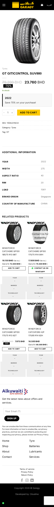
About (5, 451)
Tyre (32, 440)
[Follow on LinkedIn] (32, 480)
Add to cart (28, 112)
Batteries (34, 446)
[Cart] (42, 5)
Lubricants (35, 451)
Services (34, 456)
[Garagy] (22, 5)
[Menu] (4, 5)
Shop (5, 446)
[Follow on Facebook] (22, 480)
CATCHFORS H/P (36, 332)
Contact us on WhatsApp (41, 270)
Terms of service (27, 469)
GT (7, 132)
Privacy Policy (27, 472)
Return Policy (27, 475)
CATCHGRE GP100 (11, 251)
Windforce (8, 248)
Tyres (4, 68)
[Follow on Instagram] (27, 480)
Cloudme (34, 494)
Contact (7, 456)
